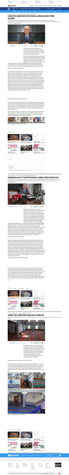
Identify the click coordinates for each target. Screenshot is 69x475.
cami (12, 429)
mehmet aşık (10, 288)
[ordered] (20, 167)
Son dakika (51, 8)
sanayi (14, 132)
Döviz (42, 11)
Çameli (9, 429)
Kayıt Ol (47, 466)
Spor (48, 5)
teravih (27, 288)
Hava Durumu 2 (10, 464)
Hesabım (47, 463)
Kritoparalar (35, 11)
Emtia (45, 11)
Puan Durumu (25, 466)
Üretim (55, 11)
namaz (19, 288)
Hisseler (26, 11)
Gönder (11, 167)
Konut (48, 11)
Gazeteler (59, 5)
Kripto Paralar (33, 467)
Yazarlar (55, 5)
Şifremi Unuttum (48, 467)
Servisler (36, 5)
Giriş (46, 464)
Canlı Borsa (14, 11)
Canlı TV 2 (17, 464)
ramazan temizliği (17, 429)
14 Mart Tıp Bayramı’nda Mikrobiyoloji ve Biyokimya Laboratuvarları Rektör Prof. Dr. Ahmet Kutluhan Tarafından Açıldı (30, 8)
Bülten (17, 175)
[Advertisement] (3, 33)
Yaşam (51, 5)
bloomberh (9, 132)
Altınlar (23, 11)
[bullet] (21, 167)
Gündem (40, 5)
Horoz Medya (9, 14)
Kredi (51, 11)
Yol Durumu (9, 466)
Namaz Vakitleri (25, 464)
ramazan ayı (23, 288)
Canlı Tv (17, 463)
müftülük (15, 288)
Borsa (39, 11)
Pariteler (30, 11)
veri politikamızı (45, 473)
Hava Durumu (10, 463)
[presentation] (11, 8)
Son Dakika (31, 5)
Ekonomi (44, 5)
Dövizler (19, 11)
